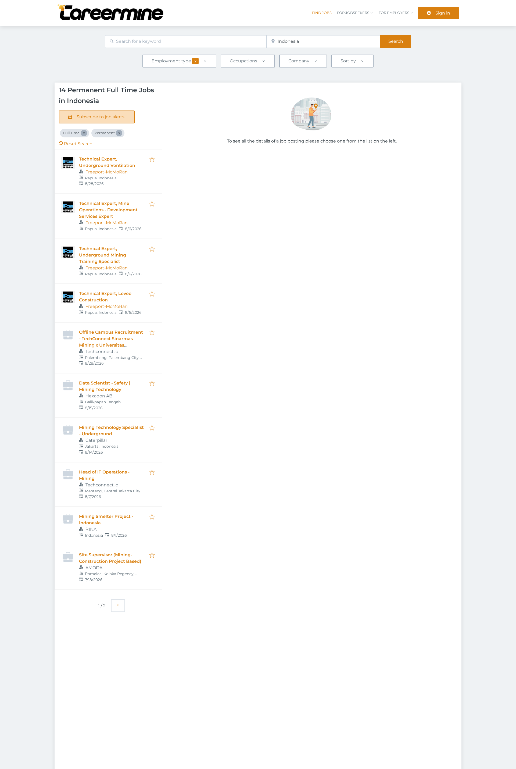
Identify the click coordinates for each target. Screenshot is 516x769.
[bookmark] (152, 160)
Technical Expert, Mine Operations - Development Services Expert (108, 210)
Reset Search (78, 143)
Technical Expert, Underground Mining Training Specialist (102, 255)
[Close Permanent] (119, 133)
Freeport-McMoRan (106, 172)
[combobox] (186, 41)
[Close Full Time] (84, 133)
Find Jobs (322, 13)
